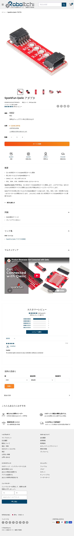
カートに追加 (37, 144)
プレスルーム (44, 451)
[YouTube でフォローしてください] (17, 522)
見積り (9, 386)
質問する (45, 159)
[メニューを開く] (3, 4)
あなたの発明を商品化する (10, 477)
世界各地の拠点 (6, 514)
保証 (3, 451)
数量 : (6, 137)
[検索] (64, 5)
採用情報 (43, 440)
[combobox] (50, 5)
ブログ (42, 469)
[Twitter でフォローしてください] (6, 522)
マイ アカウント (7, 437)
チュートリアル (45, 474)
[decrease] (11, 137)
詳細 (11, 159)
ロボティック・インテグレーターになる (14, 466)
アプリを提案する (7, 474)
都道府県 (32, 376)
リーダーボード (45, 477)
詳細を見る (28, 159)
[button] (9, 106)
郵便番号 (58, 376)
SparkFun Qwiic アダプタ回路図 (16, 239)
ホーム (3, 12)
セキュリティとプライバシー (49, 446)
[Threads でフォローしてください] (27, 522)
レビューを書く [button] (37, 332)
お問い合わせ (6, 457)
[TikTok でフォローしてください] (20, 522)
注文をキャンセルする (8, 449)
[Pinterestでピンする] (61, 106)
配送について (6, 443)
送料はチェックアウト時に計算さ (19, 119)
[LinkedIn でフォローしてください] (23, 522)
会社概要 (43, 437)
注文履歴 (4, 440)
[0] (71, 4)
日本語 (20, 514)
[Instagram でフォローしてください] (10, 522)
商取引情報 (43, 449)
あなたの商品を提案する (9, 472)
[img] (10, 343)
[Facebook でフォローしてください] (3, 522)
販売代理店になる (7, 469)
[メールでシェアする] (68, 106)
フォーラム (43, 466)
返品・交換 (5, 446)
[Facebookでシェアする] (58, 106)
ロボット (43, 472)
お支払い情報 (6, 454)
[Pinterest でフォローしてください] (13, 522)
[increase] (22, 137)
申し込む (14, 501)
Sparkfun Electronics (12, 102)
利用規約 (43, 443)
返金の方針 (7, 395)
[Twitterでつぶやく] (65, 106)
